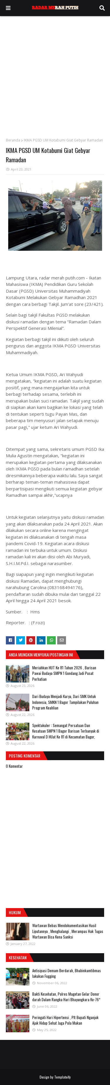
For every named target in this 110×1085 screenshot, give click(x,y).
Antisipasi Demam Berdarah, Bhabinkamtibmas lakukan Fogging (66, 973)
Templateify (62, 1076)
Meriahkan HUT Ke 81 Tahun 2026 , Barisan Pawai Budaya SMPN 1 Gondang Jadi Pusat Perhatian (64, 673)
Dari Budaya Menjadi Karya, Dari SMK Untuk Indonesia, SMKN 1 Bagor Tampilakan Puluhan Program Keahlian (65, 702)
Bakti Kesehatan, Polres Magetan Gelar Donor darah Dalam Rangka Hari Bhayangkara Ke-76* (66, 997)
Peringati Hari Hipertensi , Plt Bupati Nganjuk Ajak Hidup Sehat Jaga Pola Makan (65, 1020)
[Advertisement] (55, 74)
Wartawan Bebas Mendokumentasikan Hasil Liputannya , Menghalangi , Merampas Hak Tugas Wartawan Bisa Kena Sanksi (67, 931)
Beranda (13, 140)
